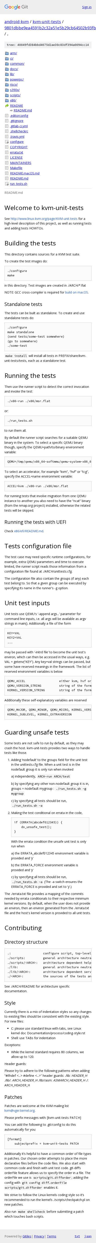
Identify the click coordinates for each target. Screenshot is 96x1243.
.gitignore (16, 121)
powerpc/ (17, 79)
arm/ (13, 53)
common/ (17, 63)
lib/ (12, 74)
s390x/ (15, 90)
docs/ (14, 69)
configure (17, 142)
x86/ (13, 100)
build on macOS (76, 292)
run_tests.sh (18, 184)
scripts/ (15, 95)
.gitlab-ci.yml (19, 126)
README (16, 105)
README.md (23, 110)
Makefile (16, 168)
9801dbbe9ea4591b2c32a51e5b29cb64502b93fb (50, 27)
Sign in (87, 7)
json (88, 1236)
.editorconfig (19, 115)
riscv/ (14, 84)
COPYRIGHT (19, 147)
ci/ (11, 58)
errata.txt (16, 152)
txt (77, 1236)
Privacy (39, 1236)
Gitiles (27, 1236)
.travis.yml (17, 136)
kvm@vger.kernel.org (19, 1110)
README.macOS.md (25, 173)
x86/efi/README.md (28, 531)
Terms (51, 1236)
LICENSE (16, 157)
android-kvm (16, 21)
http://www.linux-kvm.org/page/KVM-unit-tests (44, 219)
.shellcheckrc (19, 131)
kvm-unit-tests (47, 21)
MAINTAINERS (20, 163)
